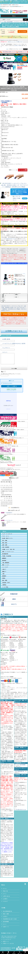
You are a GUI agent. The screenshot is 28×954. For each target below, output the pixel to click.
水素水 (14, 599)
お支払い (17, 4)
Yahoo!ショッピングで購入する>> (15, 41)
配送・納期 (12, 4)
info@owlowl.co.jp (10, 238)
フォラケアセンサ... (8, 520)
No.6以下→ (23, 528)
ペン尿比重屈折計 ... (9, 512)
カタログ (25, 49)
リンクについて (7, 939)
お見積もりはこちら (13, 331)
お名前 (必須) (6, 339)
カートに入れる (22, 31)
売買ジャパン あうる (8, 943)
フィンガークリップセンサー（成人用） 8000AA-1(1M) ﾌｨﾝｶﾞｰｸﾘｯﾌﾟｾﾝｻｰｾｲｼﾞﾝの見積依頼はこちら (19, 191)
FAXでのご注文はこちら (14, 314)
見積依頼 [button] (25, 198)
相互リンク (6, 941)
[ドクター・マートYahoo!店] (14, 465)
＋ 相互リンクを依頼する (11, 386)
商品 (5, 21)
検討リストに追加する (6, 36)
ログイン (3, 8)
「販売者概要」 (22, 764)
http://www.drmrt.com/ (10, 936)
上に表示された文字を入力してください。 (11, 373)
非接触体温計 (14, 594)
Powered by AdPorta (11, 390)
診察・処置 (25, 21)
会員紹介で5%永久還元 (11, 389)
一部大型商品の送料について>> (9, 51)
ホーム (1, 21)
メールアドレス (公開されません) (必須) (13, 343)
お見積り (5, 898)
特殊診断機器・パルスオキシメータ (14, 21)
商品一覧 (5, 891)
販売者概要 (15, 6)
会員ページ (21, 6)
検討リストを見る (17, 36)
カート (5, 893)
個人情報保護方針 (4, 4)
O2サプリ (14, 604)
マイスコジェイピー (7, 383)
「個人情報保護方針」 (19, 771)
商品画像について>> (22, 51)
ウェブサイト (6, 347)
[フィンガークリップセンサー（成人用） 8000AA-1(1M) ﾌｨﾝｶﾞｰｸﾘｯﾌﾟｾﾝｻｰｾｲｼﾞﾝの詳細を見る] (5, 191)
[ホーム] (14, 9)
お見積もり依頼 (17, 45)
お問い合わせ (6, 896)
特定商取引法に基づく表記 (6, 6)
